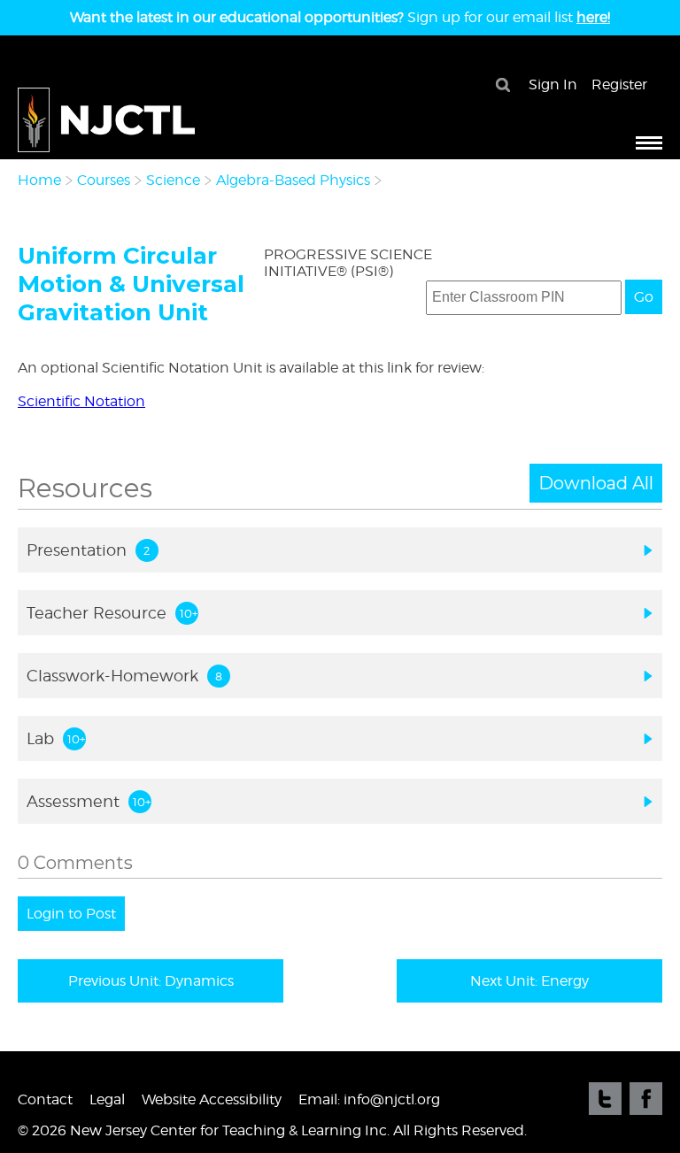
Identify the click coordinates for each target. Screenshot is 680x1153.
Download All (595, 483)
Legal (107, 1099)
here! (593, 17)
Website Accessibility (212, 1099)
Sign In (553, 84)
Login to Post (71, 913)
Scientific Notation (81, 401)
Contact (45, 1099)
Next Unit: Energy (529, 980)
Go (643, 296)
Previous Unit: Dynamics (151, 980)
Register (619, 84)
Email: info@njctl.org (369, 1099)
